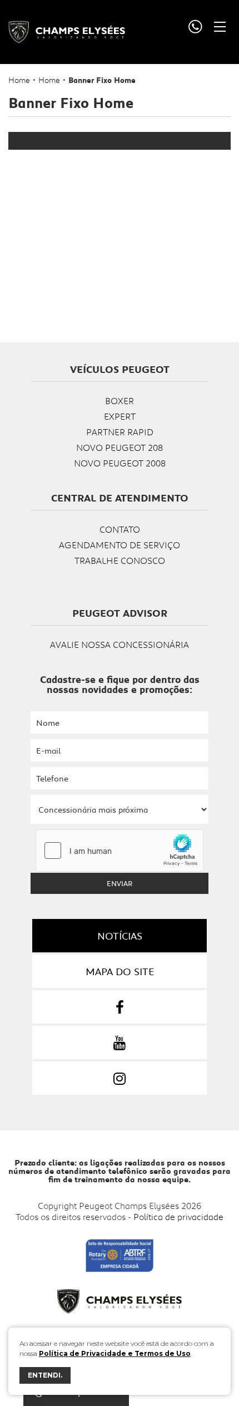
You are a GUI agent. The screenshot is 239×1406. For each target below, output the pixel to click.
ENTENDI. (45, 1375)
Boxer (119, 400)
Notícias (119, 935)
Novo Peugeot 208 (119, 447)
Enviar (119, 883)
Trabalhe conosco (119, 560)
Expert (120, 416)
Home (19, 80)
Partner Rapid (119, 431)
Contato (119, 529)
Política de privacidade (178, 1216)
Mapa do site (120, 971)
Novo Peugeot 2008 (120, 463)
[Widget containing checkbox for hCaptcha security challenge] (119, 850)
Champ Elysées (66, 32)
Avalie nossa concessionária (119, 644)
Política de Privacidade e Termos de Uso (115, 1353)
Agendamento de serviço (119, 544)
